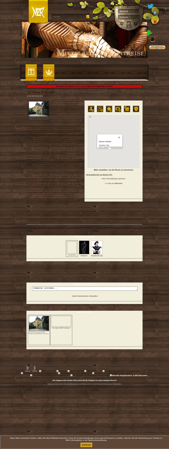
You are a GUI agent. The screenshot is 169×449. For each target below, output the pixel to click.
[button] (109, 151)
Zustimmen (86, 445)
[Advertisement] (160, 104)
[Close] (119, 137)
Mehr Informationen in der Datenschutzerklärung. (86, 440)
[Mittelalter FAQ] (134, 66)
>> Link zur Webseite (113, 183)
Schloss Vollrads (53, 226)
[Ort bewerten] (109, 109)
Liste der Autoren (68, 228)
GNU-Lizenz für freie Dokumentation (114, 226)
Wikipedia (79, 226)
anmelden (77, 86)
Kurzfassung (43, 228)
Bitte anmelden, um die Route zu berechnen (113, 170)
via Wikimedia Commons (41, 119)
